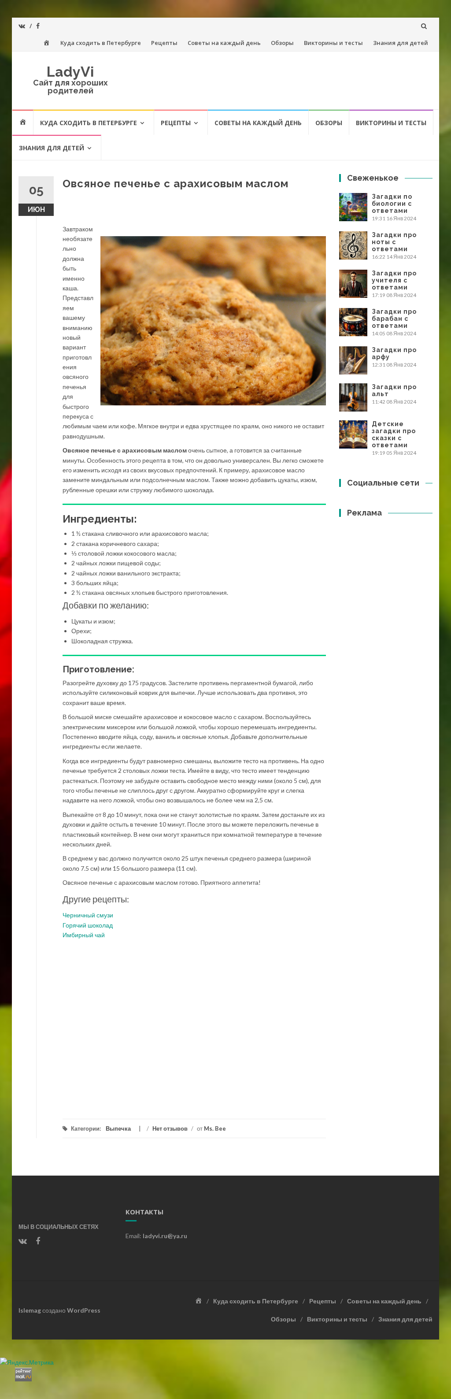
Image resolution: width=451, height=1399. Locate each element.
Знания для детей (400, 43)
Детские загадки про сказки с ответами (394, 434)
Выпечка (118, 1128)
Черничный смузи (88, 915)
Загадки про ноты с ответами (394, 241)
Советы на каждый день (224, 43)
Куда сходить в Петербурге (100, 43)
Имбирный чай (84, 935)
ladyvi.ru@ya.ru (165, 1235)
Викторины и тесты (333, 43)
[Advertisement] (194, 1024)
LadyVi (70, 71)
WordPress (83, 1310)
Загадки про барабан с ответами (394, 318)
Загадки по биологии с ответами (392, 203)
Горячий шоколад (88, 925)
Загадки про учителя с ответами (394, 280)
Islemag (29, 1310)
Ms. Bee (215, 1128)
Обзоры (282, 43)
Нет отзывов (170, 1128)
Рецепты (164, 43)
